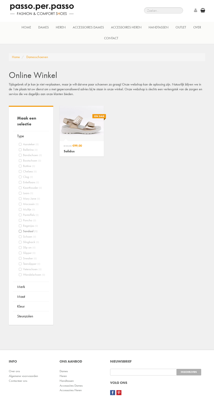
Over (197, 27)
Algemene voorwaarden (23, 376)
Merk (21, 286)
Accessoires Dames (88, 27)
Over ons (14, 371)
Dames (43, 27)
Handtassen (158, 27)
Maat (21, 296)
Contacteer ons (18, 381)
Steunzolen (25, 316)
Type (20, 136)
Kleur (21, 306)
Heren (61, 27)
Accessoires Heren (126, 27)
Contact (111, 38)
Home (26, 27)
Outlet (181, 27)
